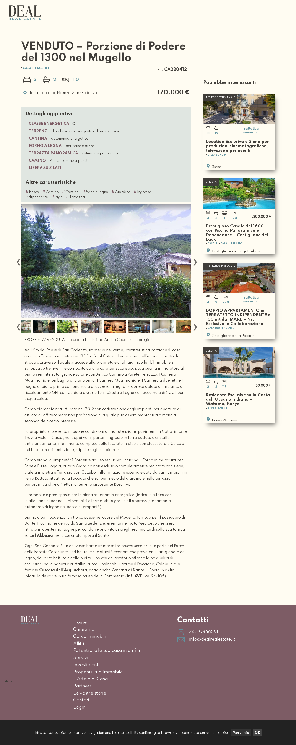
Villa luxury (217, 155)
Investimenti (86, 665)
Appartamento (218, 408)
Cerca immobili (89, 636)
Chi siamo (83, 629)
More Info (241, 733)
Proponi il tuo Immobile (98, 672)
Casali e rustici (36, 68)
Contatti (82, 700)
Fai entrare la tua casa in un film (107, 650)
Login (79, 707)
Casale (213, 244)
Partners (82, 686)
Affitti (78, 643)
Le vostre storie (89, 693)
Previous (18, 261)
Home (80, 622)
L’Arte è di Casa (90, 679)
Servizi (80, 657)
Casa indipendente (221, 328)
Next (194, 261)
